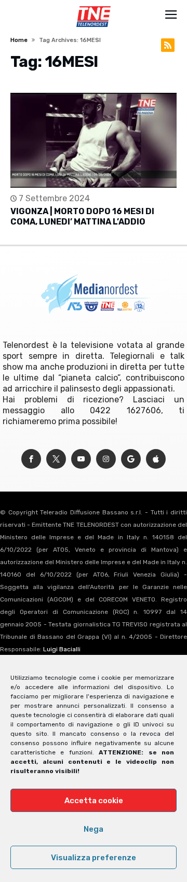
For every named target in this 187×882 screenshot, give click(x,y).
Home (19, 40)
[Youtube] (81, 459)
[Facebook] (31, 459)
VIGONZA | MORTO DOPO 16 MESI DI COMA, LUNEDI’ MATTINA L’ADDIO (82, 216)
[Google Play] (131, 459)
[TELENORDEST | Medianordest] (93, 6)
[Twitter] (56, 459)
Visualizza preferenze (93, 857)
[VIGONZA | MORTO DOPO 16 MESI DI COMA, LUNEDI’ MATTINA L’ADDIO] (93, 140)
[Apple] (156, 459)
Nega (93, 829)
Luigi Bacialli (62, 649)
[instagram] (106, 459)
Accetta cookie (93, 800)
